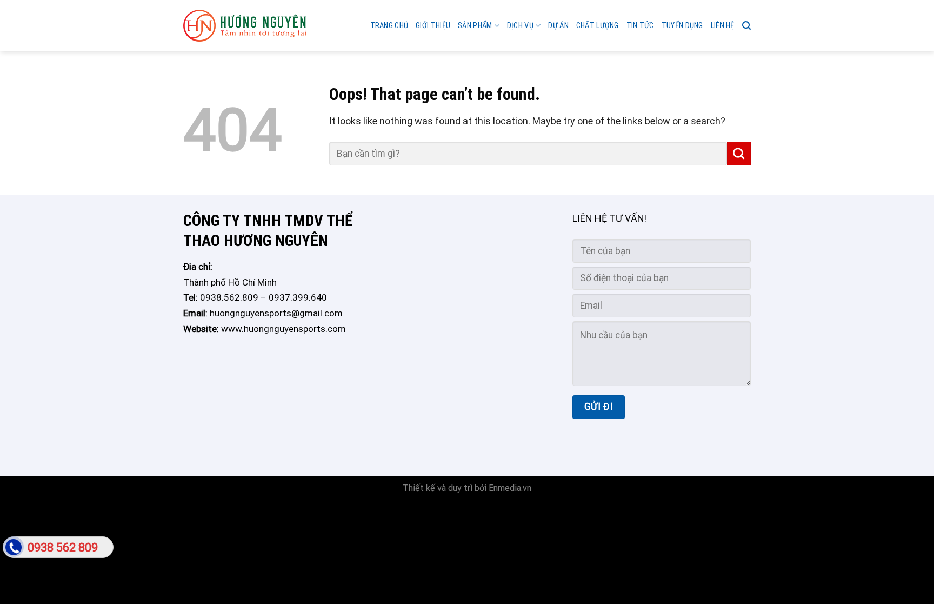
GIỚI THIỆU (433, 25)
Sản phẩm (475, 25)
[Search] (746, 25)
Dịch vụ (520, 25)
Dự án (558, 25)
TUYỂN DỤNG (682, 25)
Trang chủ (389, 25)
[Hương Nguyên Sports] (244, 26)
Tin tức (640, 25)
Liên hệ (723, 25)
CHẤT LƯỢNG (597, 25)
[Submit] (739, 153)
